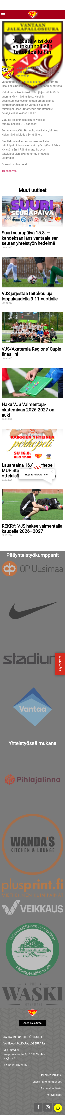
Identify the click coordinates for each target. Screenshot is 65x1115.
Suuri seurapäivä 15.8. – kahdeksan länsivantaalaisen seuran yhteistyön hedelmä (30, 238)
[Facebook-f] (38, 1107)
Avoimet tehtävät (51, 1088)
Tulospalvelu (9, 171)
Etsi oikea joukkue (51, 1075)
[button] (3, 15)
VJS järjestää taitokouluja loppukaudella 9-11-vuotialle (30, 296)
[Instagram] (47, 1107)
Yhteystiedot (54, 1094)
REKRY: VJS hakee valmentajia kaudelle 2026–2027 (32, 528)
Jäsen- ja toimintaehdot (47, 1081)
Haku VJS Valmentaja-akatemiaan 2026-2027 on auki (28, 409)
